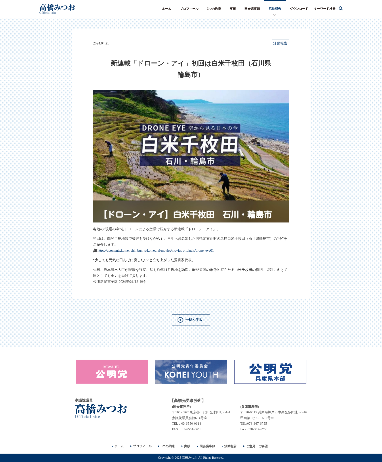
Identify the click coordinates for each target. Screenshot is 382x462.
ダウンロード (299, 8)
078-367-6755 (257, 423)
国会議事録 (252, 8)
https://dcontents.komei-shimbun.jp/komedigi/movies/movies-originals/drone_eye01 (155, 250)
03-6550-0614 (191, 423)
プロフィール (189, 8)
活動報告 (275, 8)
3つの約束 (214, 8)
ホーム (166, 8)
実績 (233, 8)
